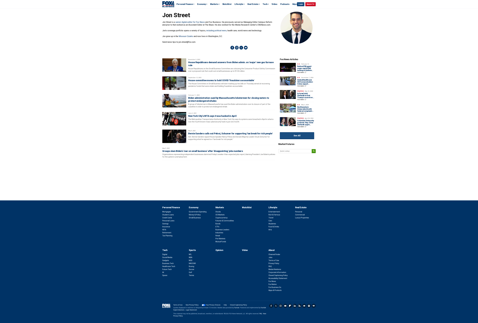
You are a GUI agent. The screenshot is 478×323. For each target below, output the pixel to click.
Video (274, 4)
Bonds (217, 224)
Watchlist (227, 4)
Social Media (167, 257)
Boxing (191, 266)
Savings (165, 224)
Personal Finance (185, 4)
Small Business (195, 218)
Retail (217, 236)
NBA (190, 257)
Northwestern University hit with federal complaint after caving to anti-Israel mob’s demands (305, 109)
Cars (270, 221)
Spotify (309, 306)
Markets (214, 4)
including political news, (216, 30)
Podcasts (284, 4)
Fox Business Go (275, 287)
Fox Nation (273, 284)
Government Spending (198, 212)
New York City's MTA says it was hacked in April (212, 116)
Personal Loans (168, 221)
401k (164, 230)
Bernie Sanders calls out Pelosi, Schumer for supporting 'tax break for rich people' (230, 133)
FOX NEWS (301, 72)
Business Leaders (222, 230)
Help (225, 305)
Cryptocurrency (221, 218)
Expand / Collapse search (294, 4)
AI (163, 272)
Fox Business (168, 4)
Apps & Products (275, 290)
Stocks (218, 212)
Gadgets (165, 260)
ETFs (217, 227)
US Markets (220, 215)
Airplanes (272, 224)
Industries (219, 233)
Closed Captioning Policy (278, 275)
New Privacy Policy (192, 305)
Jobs (270, 257)
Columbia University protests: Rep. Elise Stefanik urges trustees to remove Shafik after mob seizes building (305, 123)
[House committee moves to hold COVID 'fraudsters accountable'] (174, 83)
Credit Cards (167, 218)
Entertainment (274, 212)
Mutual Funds (220, 242)
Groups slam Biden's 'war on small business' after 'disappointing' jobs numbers (202, 151)
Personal (298, 212)
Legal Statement (191, 310)
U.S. (298, 64)
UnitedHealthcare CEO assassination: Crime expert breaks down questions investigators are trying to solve (305, 82)
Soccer (191, 269)
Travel (271, 218)
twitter (241, 48)
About (272, 250)
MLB (190, 260)
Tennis (191, 275)
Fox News (272, 281)
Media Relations (275, 269)
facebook (232, 48)
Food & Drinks (274, 227)
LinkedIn (295, 306)
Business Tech (168, 263)
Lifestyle (239, 4)
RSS (299, 306)
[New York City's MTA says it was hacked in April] (174, 118)
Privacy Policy (274, 263)
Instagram (281, 306)
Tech (265, 4)
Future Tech (167, 269)
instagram (237, 48)
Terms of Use (274, 260)
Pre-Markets (220, 239)
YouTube (285, 306)
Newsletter (304, 306)
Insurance (166, 227)
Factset (236, 308)
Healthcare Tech (168, 266)
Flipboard (290, 306)
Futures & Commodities (224, 221)
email (246, 48)
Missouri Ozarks (186, 36)
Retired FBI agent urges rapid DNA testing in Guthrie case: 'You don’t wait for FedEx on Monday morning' (305, 68)
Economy (201, 4)
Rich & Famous (274, 215)
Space (164, 275)
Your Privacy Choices (213, 305)
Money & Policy (195, 215)
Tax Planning (167, 236)
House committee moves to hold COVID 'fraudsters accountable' (221, 80)
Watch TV (310, 4)
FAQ (270, 266)
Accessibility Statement (278, 278)
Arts (270, 230)
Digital (164, 254)
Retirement (166, 233)
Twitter (276, 306)
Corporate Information (277, 272)
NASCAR (192, 263)
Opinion (219, 250)
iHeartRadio (314, 306)
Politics (300, 91)
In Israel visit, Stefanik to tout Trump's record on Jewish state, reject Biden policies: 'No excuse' (305, 95)
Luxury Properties (302, 218)
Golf (190, 272)
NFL (190, 254)
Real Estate (252, 4)
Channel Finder (274, 254)
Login (300, 4)
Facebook (271, 306)
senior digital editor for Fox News (190, 22)
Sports (192, 250)
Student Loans (168, 215)
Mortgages (166, 212)
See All (297, 135)
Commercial (300, 215)
